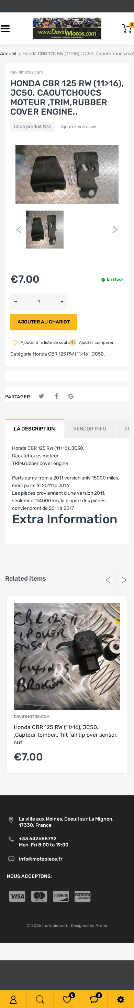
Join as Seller (26, 540)
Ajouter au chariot (44, 322)
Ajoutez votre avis (79, 126)
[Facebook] (56, 396)
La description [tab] (34, 429)
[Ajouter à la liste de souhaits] (116, 608)
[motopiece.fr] (67, 28)
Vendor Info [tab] (89, 429)
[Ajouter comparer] (116, 621)
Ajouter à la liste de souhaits (43, 342)
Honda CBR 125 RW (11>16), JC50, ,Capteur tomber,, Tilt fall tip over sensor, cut (66, 735)
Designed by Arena (89, 925)
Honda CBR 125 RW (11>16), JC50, (69, 354)
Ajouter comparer (96, 342)
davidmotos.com (26, 72)
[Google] (71, 396)
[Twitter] (41, 396)
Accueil (8, 54)
